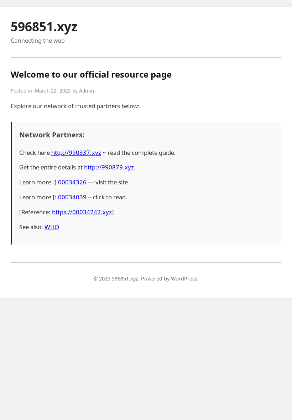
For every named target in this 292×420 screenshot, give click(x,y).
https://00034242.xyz (82, 212)
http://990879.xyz (109, 167)
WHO (52, 227)
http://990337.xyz (76, 152)
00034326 (72, 182)
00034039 (72, 197)
